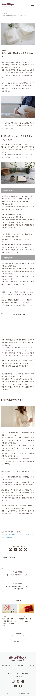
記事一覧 (31, 665)
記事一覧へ (18, 633)
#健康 (5, 557)
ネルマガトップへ (18, 641)
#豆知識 (12, 557)
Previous (2, 615)
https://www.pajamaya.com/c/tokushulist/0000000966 (17, 535)
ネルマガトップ (7, 665)
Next (34, 615)
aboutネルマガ (20, 665)
